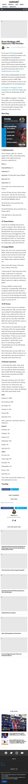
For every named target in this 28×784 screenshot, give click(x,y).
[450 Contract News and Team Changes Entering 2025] (14, 561)
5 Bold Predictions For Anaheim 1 (9, 612)
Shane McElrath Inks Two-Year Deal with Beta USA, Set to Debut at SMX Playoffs (17, 742)
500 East (4, 4)
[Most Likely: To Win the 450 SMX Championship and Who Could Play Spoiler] (14, 581)
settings (16, 778)
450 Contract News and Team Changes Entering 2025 (13, 570)
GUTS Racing (12, 53)
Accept (4, 781)
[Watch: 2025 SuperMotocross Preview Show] (14, 624)
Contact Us (3, 762)
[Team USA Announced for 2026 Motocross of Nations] (5, 735)
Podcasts (4, 6)
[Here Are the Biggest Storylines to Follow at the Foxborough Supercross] (14, 644)
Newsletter (13, 6)
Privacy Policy (3, 765)
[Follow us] (24, 9)
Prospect (10, 4)
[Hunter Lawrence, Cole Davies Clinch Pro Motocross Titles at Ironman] (14, 723)
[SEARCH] (26, 9)
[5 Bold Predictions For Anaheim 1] (14, 603)
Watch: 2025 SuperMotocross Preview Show (11, 633)
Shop (1, 763)
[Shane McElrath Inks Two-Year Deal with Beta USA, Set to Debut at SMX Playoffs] (5, 742)
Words (21, 4)
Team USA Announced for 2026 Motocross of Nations (17, 734)
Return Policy (3, 764)
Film (16, 4)
